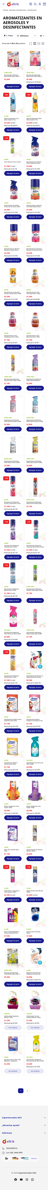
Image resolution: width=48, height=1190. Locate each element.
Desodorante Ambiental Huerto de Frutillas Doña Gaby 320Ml (34, 502)
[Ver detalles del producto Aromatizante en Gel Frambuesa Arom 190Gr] (13, 319)
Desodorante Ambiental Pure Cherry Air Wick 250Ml (12, 633)
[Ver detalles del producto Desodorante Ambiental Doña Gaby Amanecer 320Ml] (35, 363)
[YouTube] (21, 1179)
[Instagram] (27, 1179)
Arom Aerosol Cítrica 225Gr (12, 162)
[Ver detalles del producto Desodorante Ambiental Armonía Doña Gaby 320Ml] (13, 363)
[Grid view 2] (34, 43)
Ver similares (13, 1027)
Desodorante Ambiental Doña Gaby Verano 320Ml (34, 461)
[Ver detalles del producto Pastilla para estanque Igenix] (35, 915)
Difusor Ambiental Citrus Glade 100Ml (11, 806)
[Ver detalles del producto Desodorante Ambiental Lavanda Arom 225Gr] (13, 529)
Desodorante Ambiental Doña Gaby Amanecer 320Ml (33, 379)
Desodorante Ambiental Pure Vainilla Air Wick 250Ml (35, 1060)
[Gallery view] (42, 43)
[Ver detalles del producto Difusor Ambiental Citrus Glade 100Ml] (13, 790)
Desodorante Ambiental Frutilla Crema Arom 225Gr (12, 502)
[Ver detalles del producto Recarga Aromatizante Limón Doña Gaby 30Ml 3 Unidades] (13, 956)
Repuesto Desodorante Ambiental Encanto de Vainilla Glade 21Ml (33, 973)
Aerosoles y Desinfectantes (17, 10)
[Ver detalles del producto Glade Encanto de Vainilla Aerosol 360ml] (35, 833)
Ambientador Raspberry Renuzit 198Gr (11, 1016)
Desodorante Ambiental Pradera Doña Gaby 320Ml (34, 589)
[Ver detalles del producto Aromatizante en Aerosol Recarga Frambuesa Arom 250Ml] (35, 232)
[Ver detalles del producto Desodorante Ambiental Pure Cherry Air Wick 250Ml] (13, 616)
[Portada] (13, 4)
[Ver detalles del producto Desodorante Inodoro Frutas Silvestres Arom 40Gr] (13, 703)
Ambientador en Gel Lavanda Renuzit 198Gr (33, 1016)
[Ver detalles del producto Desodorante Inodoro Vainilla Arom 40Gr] (13, 746)
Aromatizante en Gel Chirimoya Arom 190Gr (33, 293)
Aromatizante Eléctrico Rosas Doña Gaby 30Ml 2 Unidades (11, 75)
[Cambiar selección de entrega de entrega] (30, 4)
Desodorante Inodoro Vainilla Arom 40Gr (10, 763)
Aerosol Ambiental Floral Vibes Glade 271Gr (34, 119)
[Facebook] (15, 1179)
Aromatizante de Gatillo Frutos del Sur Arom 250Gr (12, 206)
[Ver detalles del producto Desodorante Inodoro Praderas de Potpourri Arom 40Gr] (35, 703)
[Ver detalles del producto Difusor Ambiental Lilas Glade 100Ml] (35, 790)
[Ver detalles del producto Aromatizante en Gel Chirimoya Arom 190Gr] (35, 276)
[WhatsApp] (32, 1179)
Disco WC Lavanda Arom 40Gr (11, 850)
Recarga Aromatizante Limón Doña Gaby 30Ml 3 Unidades (12, 973)
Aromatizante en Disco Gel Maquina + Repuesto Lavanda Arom (12, 1060)
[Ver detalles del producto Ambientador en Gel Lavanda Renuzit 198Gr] (35, 1000)
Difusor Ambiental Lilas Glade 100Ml (33, 806)
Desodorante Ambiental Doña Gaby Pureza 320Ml (12, 461)
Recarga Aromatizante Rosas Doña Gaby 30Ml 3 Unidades (34, 75)
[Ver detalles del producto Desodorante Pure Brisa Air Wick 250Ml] (35, 746)
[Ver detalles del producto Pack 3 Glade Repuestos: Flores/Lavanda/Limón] (13, 915)
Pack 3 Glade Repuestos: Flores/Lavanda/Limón (11, 932)
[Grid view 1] (30, 43)
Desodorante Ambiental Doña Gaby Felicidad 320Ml (12, 420)
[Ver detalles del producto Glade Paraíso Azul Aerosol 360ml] (35, 874)
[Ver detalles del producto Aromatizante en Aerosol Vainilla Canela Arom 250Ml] (13, 276)
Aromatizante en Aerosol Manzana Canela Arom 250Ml (11, 249)
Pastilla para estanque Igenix (33, 932)
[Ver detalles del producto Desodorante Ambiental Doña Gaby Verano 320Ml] (35, 445)
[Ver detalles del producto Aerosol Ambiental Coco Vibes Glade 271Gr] (13, 102)
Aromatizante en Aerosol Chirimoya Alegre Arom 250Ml (34, 206)
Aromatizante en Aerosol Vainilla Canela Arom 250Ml (12, 293)
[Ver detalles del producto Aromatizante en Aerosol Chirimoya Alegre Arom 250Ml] (35, 189)
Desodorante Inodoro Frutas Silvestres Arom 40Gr (13, 720)
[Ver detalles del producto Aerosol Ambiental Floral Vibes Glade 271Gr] (35, 102)
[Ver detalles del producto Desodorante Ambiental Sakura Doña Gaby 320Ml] (35, 616)
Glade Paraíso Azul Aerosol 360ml (34, 891)
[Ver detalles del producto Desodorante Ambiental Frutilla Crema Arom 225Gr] (13, 486)
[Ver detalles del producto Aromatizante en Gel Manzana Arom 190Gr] (35, 319)
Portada (5, 10)
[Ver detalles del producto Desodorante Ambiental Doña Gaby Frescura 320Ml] (35, 404)
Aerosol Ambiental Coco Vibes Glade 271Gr (11, 119)
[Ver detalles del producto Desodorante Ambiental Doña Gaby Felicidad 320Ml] (13, 404)
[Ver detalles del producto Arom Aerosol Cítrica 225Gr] (13, 146)
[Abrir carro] (44, 4)
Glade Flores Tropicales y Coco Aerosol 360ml (12, 891)
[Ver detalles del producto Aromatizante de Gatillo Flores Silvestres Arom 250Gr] (35, 146)
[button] (21, 51)
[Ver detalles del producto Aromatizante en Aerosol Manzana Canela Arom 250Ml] (13, 232)
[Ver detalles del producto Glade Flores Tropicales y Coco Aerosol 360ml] (13, 874)
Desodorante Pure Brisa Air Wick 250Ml (34, 763)
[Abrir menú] (3, 4)
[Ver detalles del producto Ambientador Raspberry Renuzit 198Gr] (13, 1000)
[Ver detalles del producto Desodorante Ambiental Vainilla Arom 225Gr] (13, 660)
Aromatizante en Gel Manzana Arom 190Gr (33, 336)
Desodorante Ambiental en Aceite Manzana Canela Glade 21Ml (34, 676)
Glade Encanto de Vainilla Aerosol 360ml (34, 850)
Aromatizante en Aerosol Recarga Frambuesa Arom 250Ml (34, 249)
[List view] (38, 43)
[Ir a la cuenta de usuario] (39, 4)
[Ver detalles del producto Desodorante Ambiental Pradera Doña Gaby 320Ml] (35, 573)
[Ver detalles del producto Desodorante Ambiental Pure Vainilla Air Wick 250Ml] (35, 1043)
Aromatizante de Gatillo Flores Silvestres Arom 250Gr (33, 162)
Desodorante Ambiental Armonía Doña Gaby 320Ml (12, 379)
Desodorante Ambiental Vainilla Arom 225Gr (11, 676)
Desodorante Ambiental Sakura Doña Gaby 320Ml (34, 633)
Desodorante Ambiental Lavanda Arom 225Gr (11, 546)
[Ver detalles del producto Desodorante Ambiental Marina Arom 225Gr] (13, 573)
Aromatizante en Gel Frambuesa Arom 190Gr (11, 336)
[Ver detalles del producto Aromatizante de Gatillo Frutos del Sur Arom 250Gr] (13, 189)
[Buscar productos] (35, 4)
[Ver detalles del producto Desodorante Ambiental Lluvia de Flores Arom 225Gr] (35, 529)
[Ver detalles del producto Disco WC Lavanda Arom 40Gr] (13, 833)
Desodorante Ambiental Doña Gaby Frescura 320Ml (34, 420)
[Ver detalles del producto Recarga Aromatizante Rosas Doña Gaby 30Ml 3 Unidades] (35, 59)
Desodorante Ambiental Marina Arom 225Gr (11, 589)
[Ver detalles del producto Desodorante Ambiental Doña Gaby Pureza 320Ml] (13, 445)
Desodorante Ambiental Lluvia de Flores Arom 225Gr (35, 546)
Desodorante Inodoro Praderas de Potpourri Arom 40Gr (35, 720)
